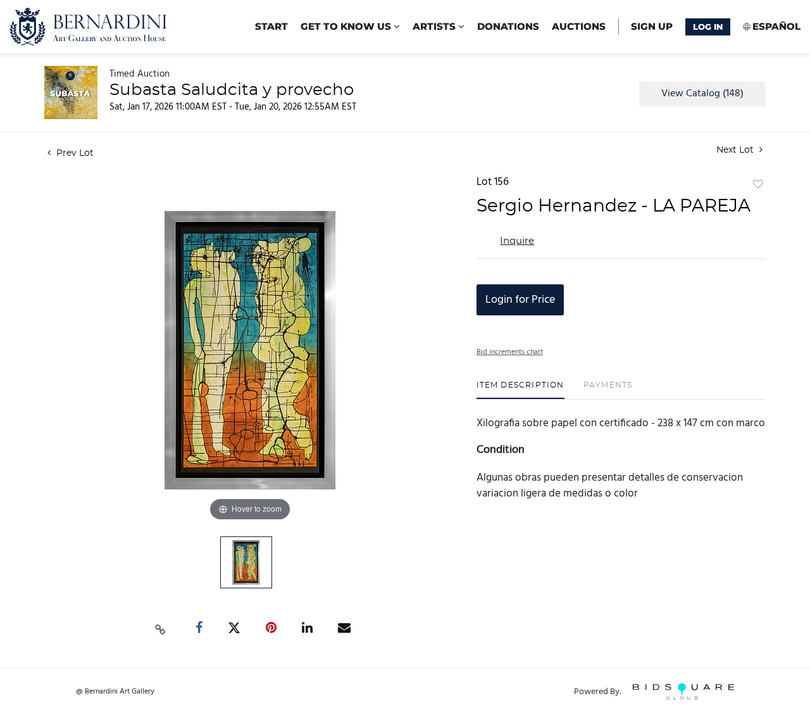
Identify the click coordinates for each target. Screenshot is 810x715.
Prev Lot (74, 153)
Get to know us (347, 26)
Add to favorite (758, 185)
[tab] (520, 390)
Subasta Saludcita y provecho (231, 90)
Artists (435, 26)
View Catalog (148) (702, 93)
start (271, 26)
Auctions (579, 26)
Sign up (652, 26)
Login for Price (520, 300)
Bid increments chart (510, 352)
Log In (708, 27)
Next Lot (736, 150)
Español (776, 26)
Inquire (517, 241)
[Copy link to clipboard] (160, 628)
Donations (508, 26)
